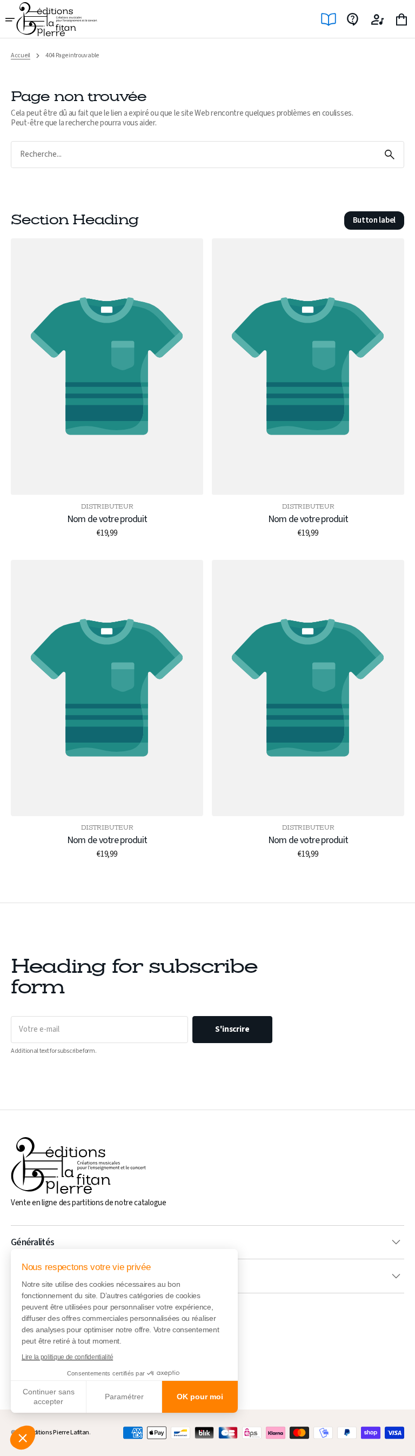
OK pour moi (200, 1396)
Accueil (20, 55)
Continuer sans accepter (49, 1396)
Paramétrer (124, 1396)
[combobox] (193, 155)
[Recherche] (390, 154)
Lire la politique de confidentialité (67, 1357)
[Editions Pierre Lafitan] (56, 19)
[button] (23, 1438)
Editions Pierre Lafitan (59, 1432)
